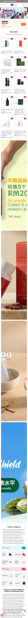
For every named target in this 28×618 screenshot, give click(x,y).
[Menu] (1, 4)
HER (24, 569)
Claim (23, 24)
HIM (24, 547)
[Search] (4, 4)
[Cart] (26, 4)
